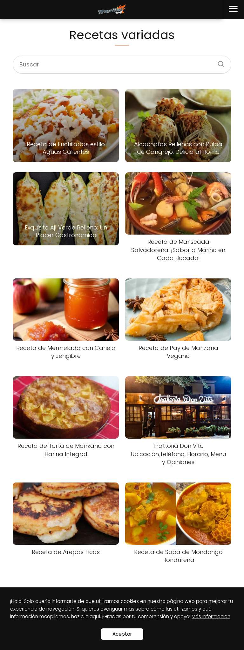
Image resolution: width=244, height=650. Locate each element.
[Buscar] (218, 62)
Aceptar (122, 634)
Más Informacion (211, 616)
